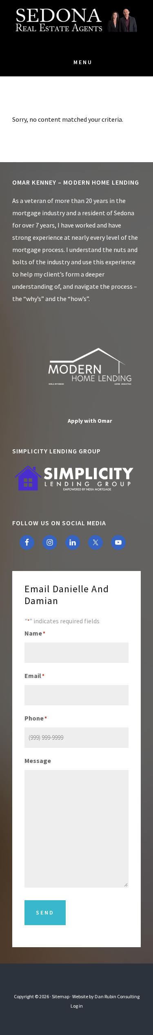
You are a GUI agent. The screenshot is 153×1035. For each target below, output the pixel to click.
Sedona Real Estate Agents (77, 24)
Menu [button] (83, 62)
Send (45, 912)
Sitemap (60, 996)
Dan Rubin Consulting (117, 996)
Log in (77, 1006)
